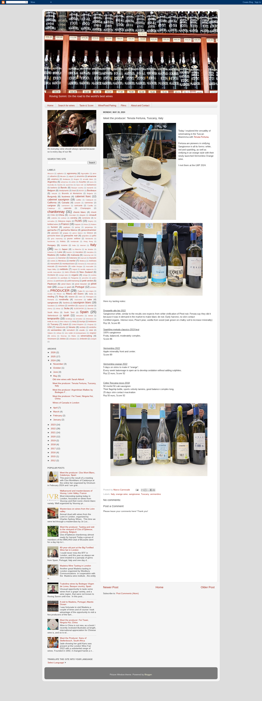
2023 (53, 425)
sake (89, 299)
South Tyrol (69, 312)
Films (123, 105)
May (55, 376)
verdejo (82, 327)
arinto (73, 182)
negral (74, 269)
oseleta (93, 275)
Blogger (148, 674)
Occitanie (51, 275)
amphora (55, 179)
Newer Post (110, 587)
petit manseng (73, 281)
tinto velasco (64, 321)
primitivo (93, 287)
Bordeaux (91, 190)
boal (74, 191)
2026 (53, 352)
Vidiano (50, 333)
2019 (53, 440)
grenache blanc (53, 236)
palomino (53, 278)
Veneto (72, 327)
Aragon (76, 179)
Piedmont (52, 284)
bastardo (90, 188)
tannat (90, 316)
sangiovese (134, 494)
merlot (72, 261)
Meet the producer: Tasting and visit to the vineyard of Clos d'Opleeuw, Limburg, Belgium (77, 529)
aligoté (71, 176)
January (57, 420)
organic (75, 275)
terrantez (79, 319)
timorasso (89, 319)
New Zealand (85, 272)
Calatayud (89, 200)
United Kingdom (78, 324)
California (52, 202)
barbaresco (91, 185)
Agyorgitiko (85, 173)
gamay (77, 227)
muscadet (89, 266)
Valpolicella (60, 327)
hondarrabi (75, 241)
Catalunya (51, 208)
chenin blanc (79, 212)
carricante (78, 206)
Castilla (90, 205)
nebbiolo (64, 269)
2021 (53, 432)
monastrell (54, 264)
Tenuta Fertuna (201, 137)
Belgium (51, 190)
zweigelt (93, 339)
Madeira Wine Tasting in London (75, 566)
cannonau (89, 203)
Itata (56, 249)
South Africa (53, 312)
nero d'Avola (70, 272)
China (61, 215)
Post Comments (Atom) (127, 593)
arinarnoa (64, 182)
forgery (90, 221)
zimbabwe (72, 339)
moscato (50, 266)
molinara (92, 261)
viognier (93, 333)
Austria (59, 185)
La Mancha (76, 249)
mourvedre (62, 266)
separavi (81, 306)
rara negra (90, 291)
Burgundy (52, 196)
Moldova (83, 261)
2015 (53, 456)
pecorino (85, 278)
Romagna (89, 297)
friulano (93, 224)
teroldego (69, 319)
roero (80, 297)
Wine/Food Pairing (107, 105)
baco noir (79, 185)
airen (94, 173)
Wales (73, 336)
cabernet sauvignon (58, 199)
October (57, 368)
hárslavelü (89, 238)
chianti (93, 212)
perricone (60, 281)
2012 (53, 460)
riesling (50, 296)
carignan (51, 205)
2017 (53, 448)
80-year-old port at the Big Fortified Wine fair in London (77, 548)
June (56, 372)
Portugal (79, 286)
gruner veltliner (74, 239)
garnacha (52, 230)
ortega (85, 275)
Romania (50, 299)
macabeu (90, 252)
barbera (53, 188)
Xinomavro (51, 339)
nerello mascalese (54, 272)
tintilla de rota (52, 321)
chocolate (72, 215)
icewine (64, 245)
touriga (82, 321)
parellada (64, 278)
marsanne (51, 258)
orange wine (122, 494)
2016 (53, 452)
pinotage (60, 287)
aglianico (60, 173)
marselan (62, 258)
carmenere (66, 205)
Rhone (59, 294)
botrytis (54, 193)
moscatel (90, 264)
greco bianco (77, 233)
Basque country (77, 188)
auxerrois (69, 185)
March (56, 412)
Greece (90, 233)
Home (50, 105)
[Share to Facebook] (151, 490)
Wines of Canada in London (66, 403)
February (58, 415)
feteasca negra (64, 221)
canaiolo (77, 203)
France (65, 224)
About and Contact (140, 105)
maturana (73, 258)
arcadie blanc (88, 179)
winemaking (86, 336)
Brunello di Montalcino (72, 193)
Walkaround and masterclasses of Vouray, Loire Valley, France (76, 492)
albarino (53, 176)
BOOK (81, 190)
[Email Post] (137, 490)
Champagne (85, 208)
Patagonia (74, 278)
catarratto (67, 208)
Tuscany (145, 494)
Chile (52, 215)
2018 (53, 444)
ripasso (72, 297)
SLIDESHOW (79, 308)
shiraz (58, 308)
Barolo (64, 187)
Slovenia (90, 308)
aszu (92, 182)
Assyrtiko (82, 182)
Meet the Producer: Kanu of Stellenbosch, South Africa (73, 639)
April (55, 408)
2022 (53, 428)
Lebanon (50, 252)
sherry (49, 308)
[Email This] (142, 490)
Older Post (208, 587)
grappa (65, 233)
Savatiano (51, 306)
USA (49, 327)
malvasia (75, 255)
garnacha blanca (69, 230)
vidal (91, 330)
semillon (71, 306)
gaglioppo (66, 227)
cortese (63, 218)
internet (83, 245)
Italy (113, 494)
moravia (81, 264)
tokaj (74, 321)
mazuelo (92, 258)
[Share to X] (148, 490)
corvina (73, 218)
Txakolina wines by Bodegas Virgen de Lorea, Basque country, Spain (77, 585)
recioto (49, 294)
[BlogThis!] (145, 490)
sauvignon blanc (82, 302)
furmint (54, 227)
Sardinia (66, 303)
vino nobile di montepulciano (75, 333)
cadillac (78, 200)
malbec (63, 255)
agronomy (72, 173)
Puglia (80, 291)
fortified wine (52, 224)
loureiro (69, 252)
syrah (66, 315)
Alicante (63, 176)
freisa (86, 224)
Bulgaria (90, 193)
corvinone (86, 218)
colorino (54, 218)
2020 (53, 436)
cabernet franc (83, 196)
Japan (65, 249)
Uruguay (90, 324)
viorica (53, 336)
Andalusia (66, 179)
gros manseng (57, 238)
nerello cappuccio (86, 269)
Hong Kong (88, 241)
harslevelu (51, 241)
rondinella (63, 299)
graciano (55, 233)
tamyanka (79, 316)
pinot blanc (66, 284)
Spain (84, 312)
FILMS (78, 220)
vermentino (155, 494)
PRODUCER (60, 290)
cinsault (92, 215)
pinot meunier (81, 284)
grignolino (85, 236)
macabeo (79, 252)
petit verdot (87, 281)
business (66, 196)
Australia (50, 185)
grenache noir (70, 235)
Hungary (51, 245)
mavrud (83, 258)
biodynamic (64, 191)
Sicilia (66, 308)
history (63, 241)
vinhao (58, 333)
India (74, 245)
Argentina (52, 182)
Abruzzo (50, 173)
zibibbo (63, 339)
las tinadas (89, 249)
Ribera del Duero (75, 294)
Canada (65, 202)
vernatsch (71, 330)
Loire (59, 252)
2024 (53, 360)
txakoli (65, 324)
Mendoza (62, 261)
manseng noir (88, 255)
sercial (90, 306)
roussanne (78, 299)
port (69, 287)
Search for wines (66, 105)
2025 (53, 356)
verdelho (92, 327)
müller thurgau (76, 266)
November (58, 364)
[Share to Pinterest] (153, 490)
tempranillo (53, 318)
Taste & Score (86, 105)
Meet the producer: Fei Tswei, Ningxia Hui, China (74, 621)
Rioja (61, 296)
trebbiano (92, 321)
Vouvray (64, 336)
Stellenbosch (52, 316)
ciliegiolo (82, 215)
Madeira (51, 255)
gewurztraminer (88, 230)
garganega (89, 227)
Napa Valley (51, 269)
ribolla (91, 294)
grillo (94, 236)
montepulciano (68, 264)
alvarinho (80, 176)
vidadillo (82, 330)
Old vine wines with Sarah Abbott (68, 379)
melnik (52, 261)
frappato (77, 224)
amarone (92, 176)
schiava (61, 306)
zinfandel (83, 339)
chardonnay (56, 212)
